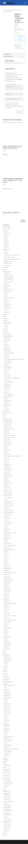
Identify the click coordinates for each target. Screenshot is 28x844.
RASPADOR (6, 566)
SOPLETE (6, 593)
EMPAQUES (6, 738)
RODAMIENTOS (7, 581)
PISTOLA (5, 722)
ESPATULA (6, 617)
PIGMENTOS (6, 708)
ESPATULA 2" (7, 489)
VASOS (5, 718)
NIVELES (6, 551)
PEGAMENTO (7, 263)
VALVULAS (6, 755)
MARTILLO (6, 535)
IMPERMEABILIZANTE (9, 620)
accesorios (6, 693)
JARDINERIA (5, 655)
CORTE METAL (7, 470)
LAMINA (5, 245)
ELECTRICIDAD (6, 334)
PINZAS (5, 390)
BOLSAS (5, 607)
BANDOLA (6, 234)
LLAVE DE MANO (7, 522)
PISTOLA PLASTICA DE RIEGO (10, 749)
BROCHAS (6, 445)
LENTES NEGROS (7, 801)
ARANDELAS (6, 822)
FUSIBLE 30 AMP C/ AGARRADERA (11, 378)
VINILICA (6, 720)
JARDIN (5, 624)
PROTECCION (7, 805)
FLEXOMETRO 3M (8, 504)
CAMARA (5, 318)
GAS (4, 415)
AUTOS (4, 287)
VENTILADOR (7, 649)
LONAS (5, 526)
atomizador (6, 605)
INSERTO (5, 653)
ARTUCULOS (5, 285)
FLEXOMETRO (7, 501)
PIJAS (5, 560)
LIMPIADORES (7, 308)
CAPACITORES (7, 351)
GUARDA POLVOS (8, 281)
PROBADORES (7, 396)
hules (4, 651)
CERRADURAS (7, 797)
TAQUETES (6, 824)
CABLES (5, 346)
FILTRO (5, 499)
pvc (3, 767)
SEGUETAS (6, 589)
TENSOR (6, 595)
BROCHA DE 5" (7, 443)
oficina (5, 630)
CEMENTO (6, 730)
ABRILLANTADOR (8, 289)
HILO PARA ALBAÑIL (8, 512)
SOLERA (5, 247)
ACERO (4, 231)
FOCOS (5, 373)
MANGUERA (5, 679)
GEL (4, 417)
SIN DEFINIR (8, 10)
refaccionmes (6, 775)
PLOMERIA (5, 724)
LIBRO (4, 669)
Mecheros (6, 747)
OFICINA (5, 684)
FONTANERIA (7, 740)
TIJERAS (5, 640)
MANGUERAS (7, 661)
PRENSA (4, 759)
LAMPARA (6, 384)
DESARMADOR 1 (7, 476)
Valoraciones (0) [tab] (8, 56)
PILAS (5, 632)
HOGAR (4, 599)
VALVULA (5, 833)
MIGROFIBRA (7, 628)
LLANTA (4, 671)
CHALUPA (6, 355)
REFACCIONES (7, 751)
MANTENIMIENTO (7, 681)
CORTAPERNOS (7, 468)
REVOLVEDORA (7, 578)
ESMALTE (6, 703)
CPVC (5, 326)
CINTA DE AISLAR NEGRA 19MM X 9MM (13, 359)
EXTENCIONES (7, 367)
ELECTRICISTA (7, 483)
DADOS (5, 472)
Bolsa (4, 316)
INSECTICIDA (7, 622)
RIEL (4, 789)
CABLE (5, 406)
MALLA (5, 626)
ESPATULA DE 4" (7, 493)
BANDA (5, 299)
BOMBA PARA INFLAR (9, 437)
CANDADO (6, 795)
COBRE (5, 324)
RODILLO (6, 583)
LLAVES (5, 524)
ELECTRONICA (6, 405)
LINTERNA (6, 518)
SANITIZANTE (6, 791)
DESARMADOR (7, 474)
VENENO (6, 647)
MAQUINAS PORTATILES (9, 533)
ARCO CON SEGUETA (8, 429)
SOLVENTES (6, 714)
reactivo (5, 310)
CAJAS (5, 447)
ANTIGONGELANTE (8, 297)
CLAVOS (5, 462)
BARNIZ (5, 699)
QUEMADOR (6, 636)
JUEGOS (5, 516)
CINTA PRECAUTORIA (8, 257)
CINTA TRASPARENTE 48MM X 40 (11, 259)
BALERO (5, 314)
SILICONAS (6, 265)
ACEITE (5, 293)
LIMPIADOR (6, 306)
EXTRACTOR (6, 369)
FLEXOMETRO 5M (8, 506)
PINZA (5, 562)
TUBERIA (6, 403)
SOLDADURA (7, 591)
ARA (5, 250)
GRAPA (5, 243)
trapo (5, 716)
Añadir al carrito (20, 38)
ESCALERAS (5, 410)
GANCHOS (6, 508)
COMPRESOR (7, 464)
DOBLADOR (6, 481)
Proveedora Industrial (14, 842)
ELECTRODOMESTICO (9, 685)
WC (4, 757)
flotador (5, 371)
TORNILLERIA (6, 821)
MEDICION (6, 543)
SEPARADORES (6, 807)
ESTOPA (5, 705)
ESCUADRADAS (6, 412)
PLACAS (5, 392)
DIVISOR (6, 365)
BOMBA (5, 728)
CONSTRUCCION (7, 275)
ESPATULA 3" (7, 491)
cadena (5, 239)
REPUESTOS (6, 574)
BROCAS (6, 439)
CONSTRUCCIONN (8, 277)
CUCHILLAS (5, 332)
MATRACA (6, 539)
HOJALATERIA (7, 514)
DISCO (5, 479)
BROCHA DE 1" (7, 441)
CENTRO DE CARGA (8, 353)
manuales (6, 531)
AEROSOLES (6, 695)
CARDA (5, 451)
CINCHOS (6, 357)
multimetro (6, 547)
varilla (5, 831)
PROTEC (6, 803)
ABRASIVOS (5, 226)
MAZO (5, 541)
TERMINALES (7, 400)
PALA (5, 553)
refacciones (5, 773)
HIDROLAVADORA (8, 510)
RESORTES (6, 576)
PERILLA (6, 558)
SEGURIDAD (5, 793)
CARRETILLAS (7, 454)
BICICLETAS (6, 781)
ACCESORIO (6, 338)
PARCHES (6, 556)
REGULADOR (6, 777)
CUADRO (6, 241)
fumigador (6, 657)
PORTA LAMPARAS (8, 394)
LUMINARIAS (7, 386)
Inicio (4, 10)
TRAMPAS (6, 642)
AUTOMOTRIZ (7, 697)
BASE (5, 342)
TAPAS (5, 398)
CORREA (6, 611)
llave (5, 742)
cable (5, 236)
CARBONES (6, 449)
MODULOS (6, 388)
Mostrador (6, 689)
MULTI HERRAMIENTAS (9, 545)
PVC (5, 328)
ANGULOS (6, 232)
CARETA (5, 817)
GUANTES (6, 799)
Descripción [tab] (7, 54)
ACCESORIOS (6, 229)
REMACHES (6, 570)
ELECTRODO (7, 819)
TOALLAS (6, 312)
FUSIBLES (6, 302)
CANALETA (6, 348)
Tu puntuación (8, 84)
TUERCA (5, 829)
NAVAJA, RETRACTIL (8, 549)
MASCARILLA (7, 537)
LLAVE (5, 520)
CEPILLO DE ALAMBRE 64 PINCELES (12, 456)
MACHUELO (6, 529)
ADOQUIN (5, 267)
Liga (5, 687)
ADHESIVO (5, 249)
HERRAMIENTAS (6, 419)
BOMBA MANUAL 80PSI (9, 435)
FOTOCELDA (7, 376)
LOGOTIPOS (5, 677)
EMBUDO (6, 485)
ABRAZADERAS (7, 336)
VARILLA (6, 283)
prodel (4, 761)
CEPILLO (6, 273)
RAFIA (5, 638)
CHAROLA (6, 458)
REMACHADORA (7, 568)
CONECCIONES (6, 322)
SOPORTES (6, 785)
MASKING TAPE (7, 261)
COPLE (4, 330)
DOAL (5, 701)
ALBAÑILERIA (6, 271)
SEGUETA (6, 587)
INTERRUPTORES (8, 382)
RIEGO (5, 663)
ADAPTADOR (7, 424)
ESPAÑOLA (6, 487)
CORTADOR (6, 466)
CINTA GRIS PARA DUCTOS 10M (11, 255)
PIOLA (5, 634)
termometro (6, 597)
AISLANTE (6, 726)
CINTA (5, 253)
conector (6, 408)
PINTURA (5, 691)
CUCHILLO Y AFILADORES (9, 615)
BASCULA (6, 433)
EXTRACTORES (7, 497)
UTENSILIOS (6, 645)
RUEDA (5, 585)
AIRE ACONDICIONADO (9, 603)
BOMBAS (6, 344)
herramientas (7, 304)
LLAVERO (5, 675)
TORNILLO (6, 827)
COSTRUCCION (7, 279)
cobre (5, 734)
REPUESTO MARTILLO (9, 572)
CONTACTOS (7, 363)
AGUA (4, 269)
